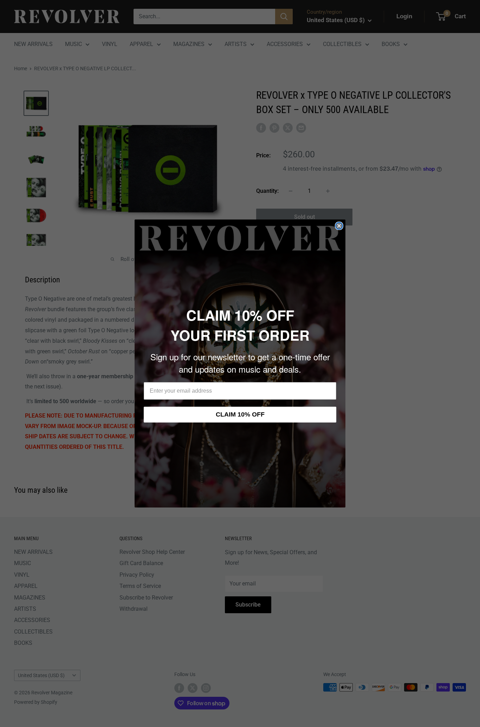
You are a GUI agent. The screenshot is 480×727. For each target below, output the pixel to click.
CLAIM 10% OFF (240, 414)
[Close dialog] (339, 225)
